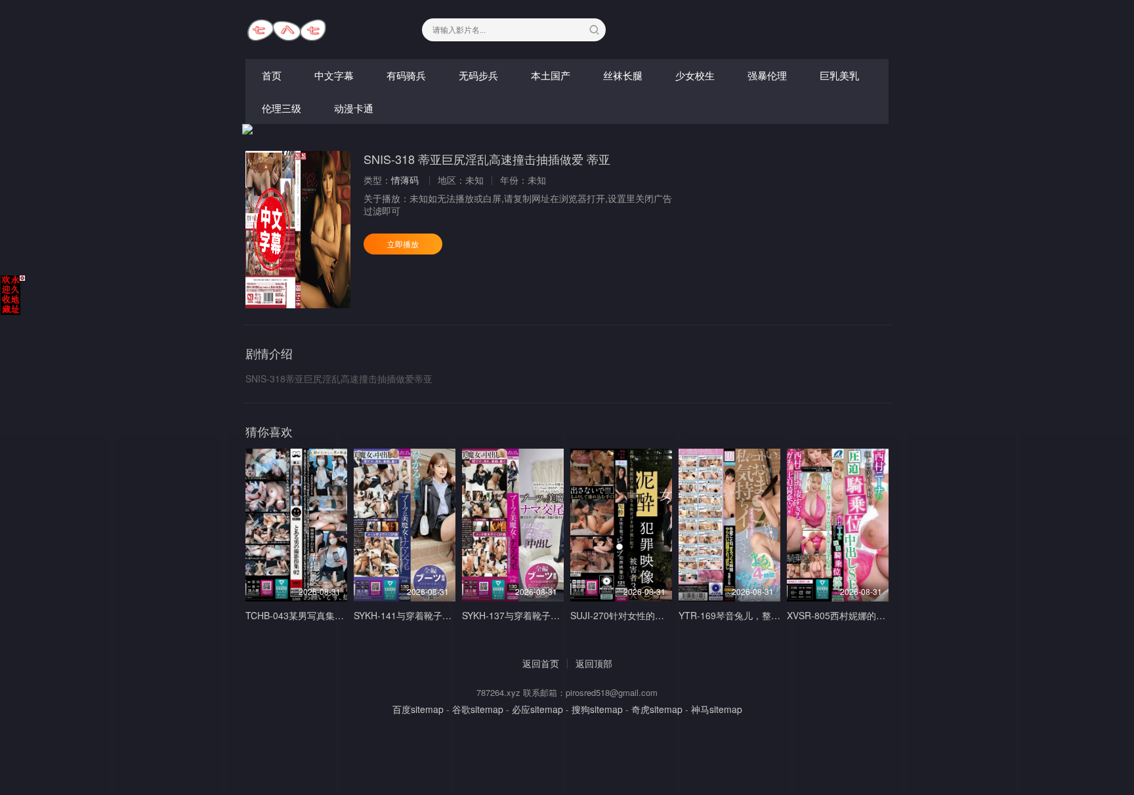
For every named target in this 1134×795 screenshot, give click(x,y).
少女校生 (695, 75)
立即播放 (403, 243)
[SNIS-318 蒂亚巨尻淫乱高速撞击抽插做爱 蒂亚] (297, 229)
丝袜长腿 (622, 75)
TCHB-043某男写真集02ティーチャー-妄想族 (338, 615)
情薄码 (405, 179)
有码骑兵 (406, 75)
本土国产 (550, 75)
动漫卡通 (353, 108)
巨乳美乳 (839, 75)
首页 (272, 75)
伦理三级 (281, 108)
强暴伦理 (767, 75)
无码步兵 (478, 75)
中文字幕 (334, 75)
